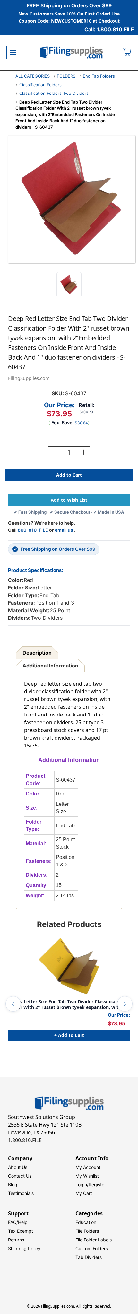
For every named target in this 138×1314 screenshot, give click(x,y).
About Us (17, 1167)
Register (97, 1184)
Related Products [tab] (69, 924)
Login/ (82, 1184)
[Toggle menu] (12, 52)
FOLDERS (66, 76)
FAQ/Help (18, 1222)
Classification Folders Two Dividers (54, 93)
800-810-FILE (33, 530)
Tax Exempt (20, 1231)
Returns (16, 1239)
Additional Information (50, 665)
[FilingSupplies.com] (71, 53)
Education (85, 1222)
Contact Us (19, 1176)
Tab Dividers (88, 1257)
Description (37, 652)
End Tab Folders (99, 76)
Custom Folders (91, 1248)
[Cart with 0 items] (127, 52)
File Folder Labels (93, 1239)
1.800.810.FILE (25, 1140)
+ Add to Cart (69, 1035)
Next (125, 1004)
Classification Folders (40, 84)
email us (64, 530)
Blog (12, 1184)
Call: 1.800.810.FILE (109, 29)
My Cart (83, 1193)
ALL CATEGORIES (32, 76)
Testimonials (21, 1193)
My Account (87, 1167)
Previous (13, 1004)
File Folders (87, 1231)
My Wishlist (87, 1176)
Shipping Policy (24, 1248)
